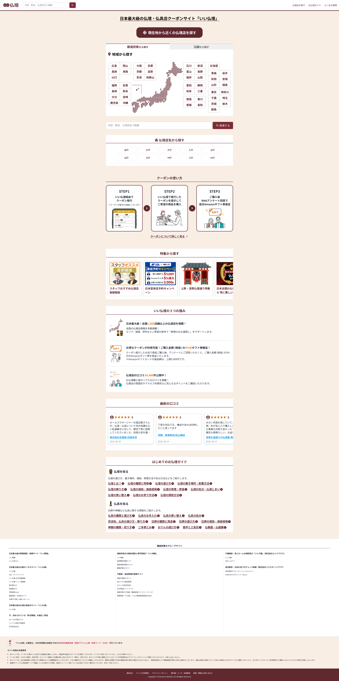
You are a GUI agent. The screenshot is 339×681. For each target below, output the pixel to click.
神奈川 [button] (225, 92)
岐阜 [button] (189, 91)
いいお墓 (12, 571)
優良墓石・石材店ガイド (17, 595)
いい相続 (120, 557)
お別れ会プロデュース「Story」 (236, 574)
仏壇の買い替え (117, 495)
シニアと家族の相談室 (17, 623)
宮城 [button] (225, 79)
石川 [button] (189, 66)
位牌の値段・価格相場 (214, 521)
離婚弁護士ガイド (123, 568)
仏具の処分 (194, 515)
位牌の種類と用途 (162, 521)
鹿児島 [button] (114, 103)
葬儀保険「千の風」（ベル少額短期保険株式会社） (135, 595)
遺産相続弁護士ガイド (125, 564)
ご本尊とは (144, 527)
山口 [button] (114, 77)
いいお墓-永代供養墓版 (17, 578)
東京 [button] (214, 92)
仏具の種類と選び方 (120, 515)
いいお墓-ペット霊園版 (17, 581)
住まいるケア (230, 561)
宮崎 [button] (125, 97)
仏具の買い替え (172, 515)
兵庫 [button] (150, 66)
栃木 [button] (225, 104)
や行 (169, 158)
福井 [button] (189, 77)
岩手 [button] (225, 73)
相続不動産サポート (124, 578)
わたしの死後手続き (124, 585)
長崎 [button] (114, 91)
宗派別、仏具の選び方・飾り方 (126, 521)
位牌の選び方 (187, 521)
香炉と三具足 (191, 527)
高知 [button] (200, 105)
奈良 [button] (139, 77)
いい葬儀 (12, 557)
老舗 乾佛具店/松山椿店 (171, 435)
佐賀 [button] (125, 85)
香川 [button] (200, 99)
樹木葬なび (13, 585)
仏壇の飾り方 (116, 489)
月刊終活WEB (14, 626)
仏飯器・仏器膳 (214, 527)
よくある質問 (330, 5)
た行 (191, 150)
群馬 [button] (214, 109)
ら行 (191, 158)
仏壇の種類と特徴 (138, 483)
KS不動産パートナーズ (125, 588)
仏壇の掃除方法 (169, 495)
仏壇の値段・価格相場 (143, 489)
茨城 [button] (214, 104)
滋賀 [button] (150, 71)
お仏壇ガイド (314, 5)
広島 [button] (114, 66)
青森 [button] (214, 73)
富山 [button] (189, 71)
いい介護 (228, 557)
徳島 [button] (189, 99)
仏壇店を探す (298, 5)
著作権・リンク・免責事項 (180, 673)
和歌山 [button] (150, 77)
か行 (148, 150)
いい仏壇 (12, 609)
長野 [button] (200, 71)
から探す (137, 47)
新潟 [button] (200, 66)
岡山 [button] (125, 66)
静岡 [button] (200, 85)
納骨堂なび (13, 588)
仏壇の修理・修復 (173, 489)
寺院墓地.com (14, 592)
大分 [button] (114, 97)
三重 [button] (200, 91)
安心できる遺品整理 (124, 581)
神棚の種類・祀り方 (120, 527)
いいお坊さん (14, 561)
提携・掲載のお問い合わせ (202, 673)
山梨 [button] (200, 77)
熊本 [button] (125, 91)
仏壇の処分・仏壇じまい (205, 489)
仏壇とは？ (114, 483)
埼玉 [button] (225, 98)
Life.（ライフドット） (17, 574)
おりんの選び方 (167, 527)
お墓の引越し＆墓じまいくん (19, 599)
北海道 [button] (214, 66)
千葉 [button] (214, 98)
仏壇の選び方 (163, 483)
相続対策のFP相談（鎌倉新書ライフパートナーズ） (135, 592)
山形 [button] (214, 85)
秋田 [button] (214, 79)
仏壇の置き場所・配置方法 (193, 483)
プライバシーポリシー (160, 673)
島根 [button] (114, 71)
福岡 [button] (114, 85)
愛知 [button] (189, 85)
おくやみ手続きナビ (16, 619)
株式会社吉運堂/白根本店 (123, 437)
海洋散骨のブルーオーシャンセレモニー (239, 571)
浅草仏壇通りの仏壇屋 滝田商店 (223, 437)
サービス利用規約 (142, 673)
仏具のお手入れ (147, 515)
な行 (212, 150)
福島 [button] (225, 85)
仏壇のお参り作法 (143, 495)
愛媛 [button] (189, 105)
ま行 (148, 158)
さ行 (169, 150)
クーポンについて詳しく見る (167, 236)
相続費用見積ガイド (124, 561)
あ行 (126, 150)
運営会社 (130, 673)
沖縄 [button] (125, 103)
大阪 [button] (139, 66)
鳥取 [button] (125, 71)
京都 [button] (139, 71)
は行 (126, 158)
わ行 (212, 158)
